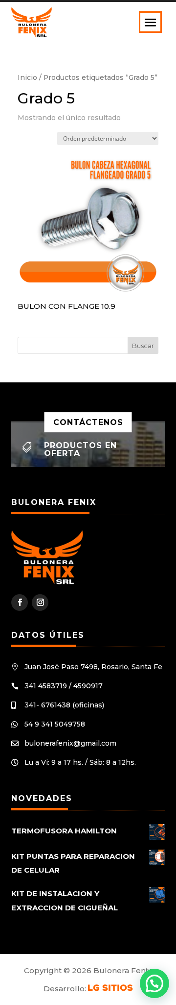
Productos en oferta (80, 449)
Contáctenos (88, 422)
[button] (154, 983)
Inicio (27, 77)
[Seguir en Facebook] (19, 602)
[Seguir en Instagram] (40, 602)
